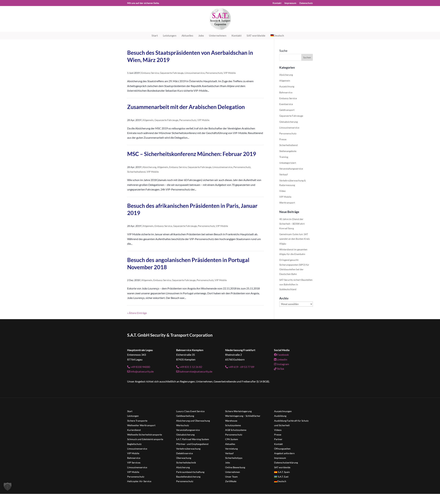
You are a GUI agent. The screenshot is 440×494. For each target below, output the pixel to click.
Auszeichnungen (283, 411)
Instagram (282, 364)
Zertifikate (230, 481)
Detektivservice (184, 453)
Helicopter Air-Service (139, 481)
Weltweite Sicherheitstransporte (144, 434)
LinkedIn (281, 359)
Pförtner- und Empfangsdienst (192, 444)
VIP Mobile (230, 72)
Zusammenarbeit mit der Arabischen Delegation (186, 106)
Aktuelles (187, 35)
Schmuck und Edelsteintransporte (145, 439)
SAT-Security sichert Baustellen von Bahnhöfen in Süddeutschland (295, 284)
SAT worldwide (256, 35)
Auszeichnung (286, 86)
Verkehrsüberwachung (188, 448)
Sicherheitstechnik (186, 462)
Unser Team (231, 476)
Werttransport (287, 202)
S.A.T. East (283, 476)
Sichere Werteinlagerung (238, 411)
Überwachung (183, 457)
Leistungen (169, 35)
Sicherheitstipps (233, 457)
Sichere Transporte (137, 420)
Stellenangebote (287, 151)
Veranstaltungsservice (291, 168)
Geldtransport (286, 109)
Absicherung (149, 167)
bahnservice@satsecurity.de (195, 371)
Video (282, 190)
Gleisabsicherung (288, 121)
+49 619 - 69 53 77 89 (241, 366)
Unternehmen (217, 35)
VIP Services (133, 462)
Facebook (283, 354)
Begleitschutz (134, 444)
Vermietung (231, 448)
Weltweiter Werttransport (141, 425)
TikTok (280, 368)
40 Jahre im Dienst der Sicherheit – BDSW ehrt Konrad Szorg (292, 224)
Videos (278, 429)
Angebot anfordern (284, 453)
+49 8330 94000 (140, 366)
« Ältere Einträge (137, 313)
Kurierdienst (134, 429)
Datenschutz (306, 3)
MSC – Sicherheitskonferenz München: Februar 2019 (191, 153)
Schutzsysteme (233, 425)
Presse (282, 139)
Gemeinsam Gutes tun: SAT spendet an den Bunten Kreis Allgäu (294, 239)
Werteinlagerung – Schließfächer (242, 415)
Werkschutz (182, 425)
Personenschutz (214, 72)
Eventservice (286, 104)
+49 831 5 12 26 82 (190, 366)
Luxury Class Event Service (190, 411)
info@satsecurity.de (142, 371)
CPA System (231, 439)
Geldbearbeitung (185, 415)
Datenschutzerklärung (286, 462)
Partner (278, 439)
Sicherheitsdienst (136, 171)
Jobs (201, 35)
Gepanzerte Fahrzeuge (172, 72)
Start (155, 35)
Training (283, 156)
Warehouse (231, 420)
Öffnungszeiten (282, 448)
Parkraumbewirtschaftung (190, 471)
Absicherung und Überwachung (193, 420)
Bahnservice (285, 92)
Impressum (290, 3)
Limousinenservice (195, 72)
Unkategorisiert (287, 162)
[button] (7, 486)
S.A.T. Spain (284, 471)
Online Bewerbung (235, 467)
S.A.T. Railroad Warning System (192, 439)
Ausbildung (280, 415)
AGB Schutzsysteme (235, 429)
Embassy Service (150, 72)
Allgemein (148, 120)
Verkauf (283, 174)
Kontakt (277, 3)
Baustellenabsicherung (188, 476)
